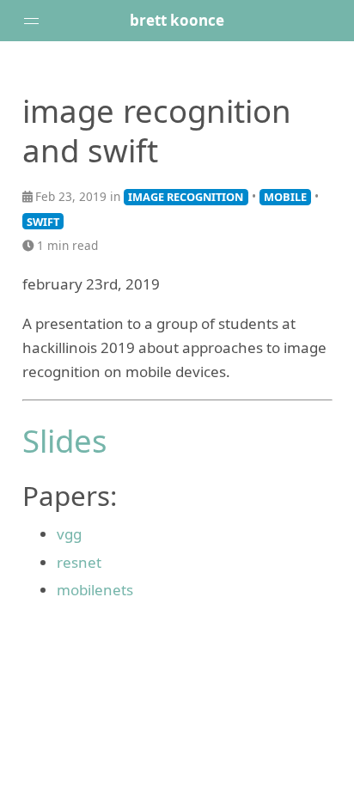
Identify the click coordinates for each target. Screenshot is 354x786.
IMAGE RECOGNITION (185, 196)
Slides (64, 440)
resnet (79, 562)
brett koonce (177, 20)
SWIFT (43, 221)
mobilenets (95, 590)
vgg (69, 534)
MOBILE (285, 196)
